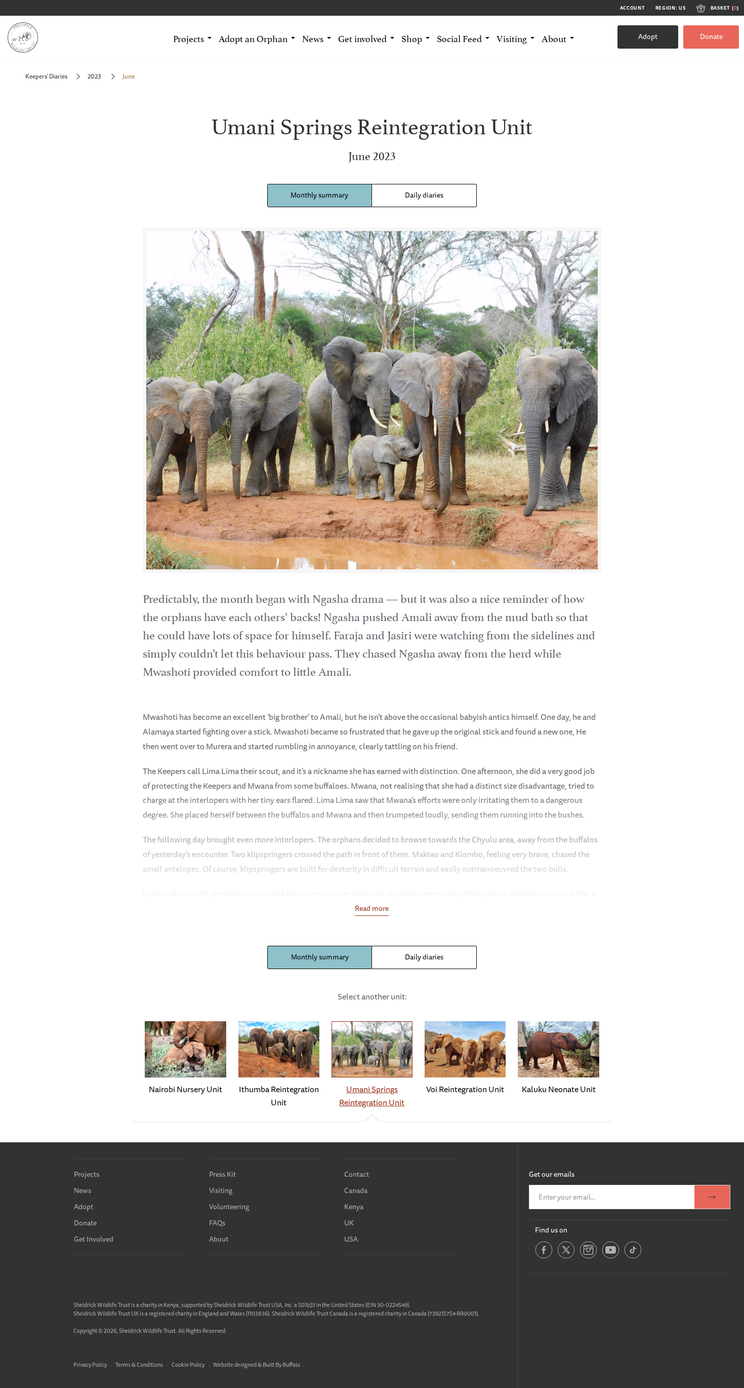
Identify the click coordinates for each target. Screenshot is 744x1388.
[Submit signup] (712, 1197)
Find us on (551, 1230)
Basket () (725, 8)
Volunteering (229, 1206)
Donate (711, 36)
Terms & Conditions (139, 1364)
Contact (356, 1174)
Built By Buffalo (281, 1364)
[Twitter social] (566, 1256)
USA (351, 1239)
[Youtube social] (610, 1256)
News (82, 1190)
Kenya (353, 1206)
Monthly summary (319, 195)
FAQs (217, 1222)
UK (349, 1222)
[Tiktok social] (633, 1256)
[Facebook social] (544, 1256)
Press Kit (222, 1174)
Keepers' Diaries (46, 76)
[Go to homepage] (23, 37)
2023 (95, 76)
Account (632, 8)
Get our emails (551, 1174)
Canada (355, 1190)
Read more (372, 908)
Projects (86, 1174)
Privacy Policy (90, 1364)
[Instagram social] (588, 1256)
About (218, 1239)
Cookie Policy (188, 1364)
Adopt (647, 36)
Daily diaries (424, 195)
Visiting (220, 1190)
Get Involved (93, 1239)
